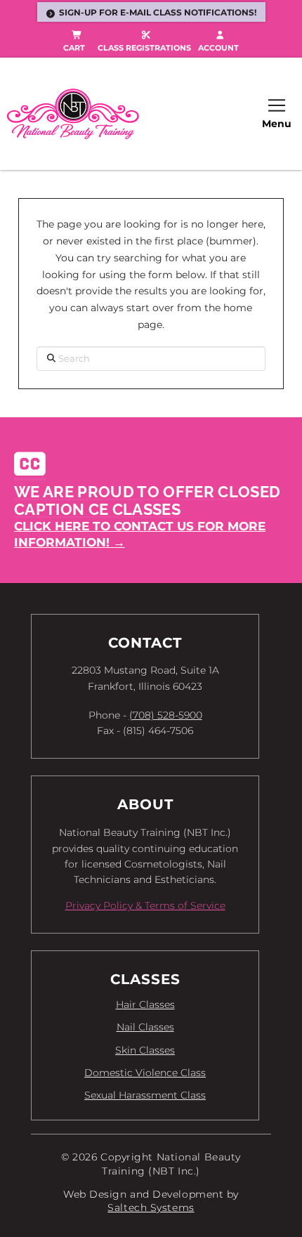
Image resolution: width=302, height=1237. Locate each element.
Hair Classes (145, 1004)
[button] (276, 113)
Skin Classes (145, 1050)
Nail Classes (145, 1027)
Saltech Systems (150, 1207)
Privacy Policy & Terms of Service (145, 905)
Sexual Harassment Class (145, 1095)
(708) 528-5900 (165, 715)
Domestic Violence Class (145, 1072)
